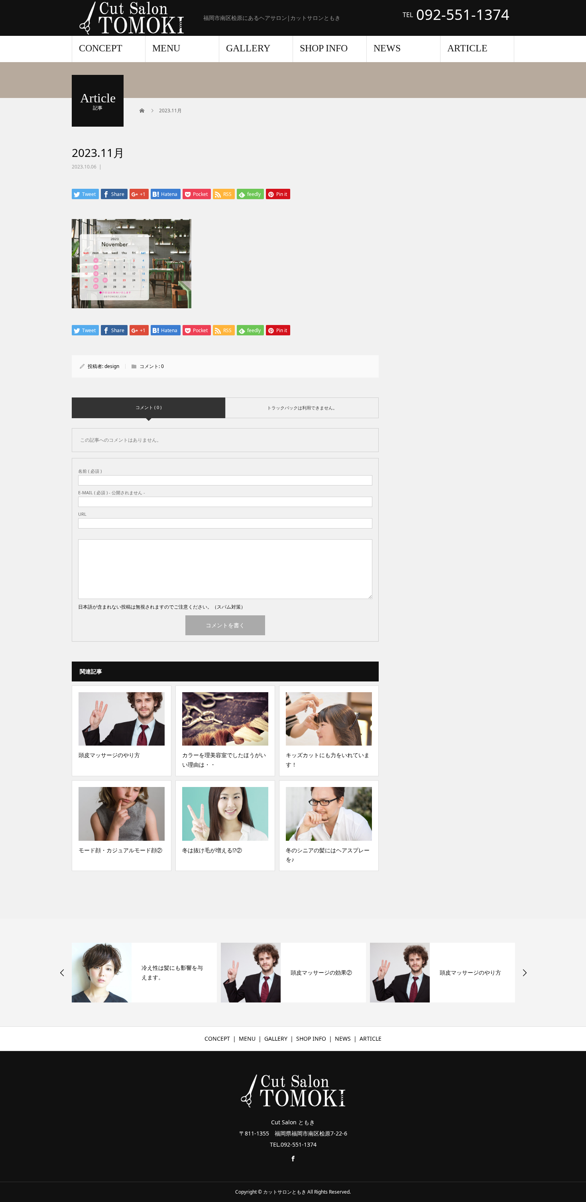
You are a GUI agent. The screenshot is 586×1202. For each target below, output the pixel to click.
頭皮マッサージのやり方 (470, 972)
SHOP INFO (324, 48)
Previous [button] (62, 973)
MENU (166, 48)
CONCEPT (100, 48)
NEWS (387, 48)
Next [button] (525, 973)
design (111, 366)
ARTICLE (467, 48)
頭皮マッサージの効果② (321, 972)
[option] (144, 972)
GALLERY (248, 48)
